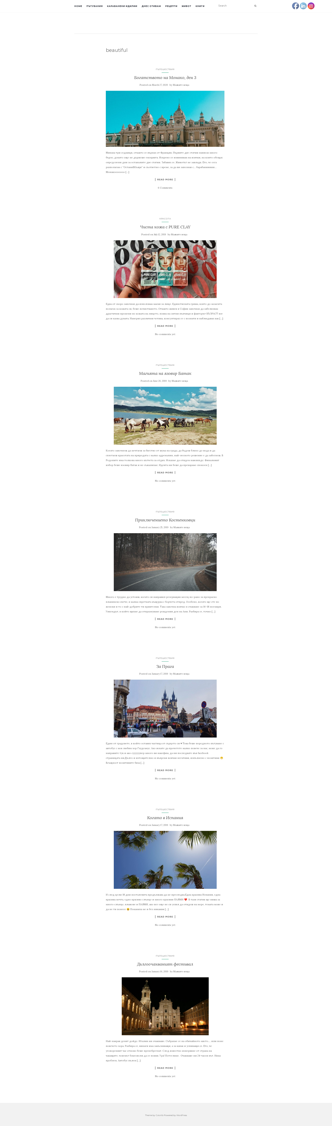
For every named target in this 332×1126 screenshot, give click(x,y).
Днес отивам (151, 6)
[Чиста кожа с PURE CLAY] (165, 269)
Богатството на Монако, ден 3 (165, 77)
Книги (200, 6)
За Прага (165, 666)
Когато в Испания (165, 817)
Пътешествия (165, 69)
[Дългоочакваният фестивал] (165, 1006)
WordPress (181, 1115)
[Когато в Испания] (165, 860)
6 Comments (165, 187)
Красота (165, 218)
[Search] (255, 5)
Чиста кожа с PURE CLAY (165, 227)
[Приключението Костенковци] (165, 562)
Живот (186, 6)
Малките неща (181, 85)
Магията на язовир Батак (165, 373)
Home (78, 6)
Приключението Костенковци (165, 520)
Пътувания (94, 6)
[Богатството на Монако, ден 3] (165, 119)
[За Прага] (165, 709)
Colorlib (159, 1115)
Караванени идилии (122, 6)
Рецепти (171, 6)
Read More (165, 179)
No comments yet (165, 334)
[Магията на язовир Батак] (165, 416)
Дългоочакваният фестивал (165, 964)
